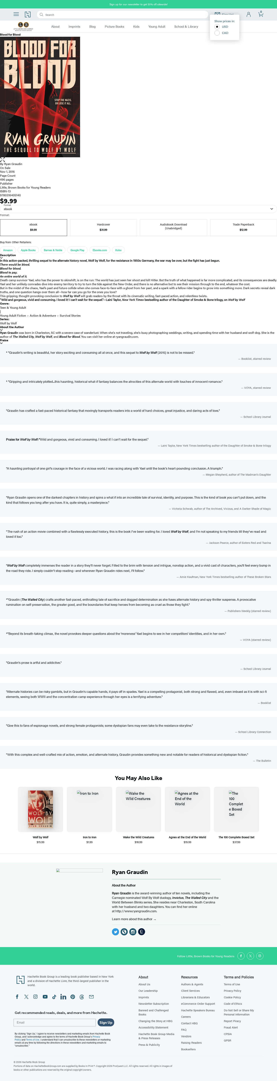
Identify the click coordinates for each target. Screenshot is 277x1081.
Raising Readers (191, 1042)
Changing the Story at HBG (155, 1021)
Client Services (190, 990)
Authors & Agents (192, 984)
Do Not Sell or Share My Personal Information (239, 1012)
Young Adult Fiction (13, 315)
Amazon (8, 250)
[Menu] (16, 14)
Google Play (77, 250)
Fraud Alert (231, 1027)
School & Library (186, 26)
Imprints (74, 26)
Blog (92, 26)
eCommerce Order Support (198, 1003)
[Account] (249, 14)
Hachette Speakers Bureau (198, 1010)
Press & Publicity (149, 1045)
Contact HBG (189, 1023)
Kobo (118, 250)
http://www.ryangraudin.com (135, 911)
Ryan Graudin (13, 164)
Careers (186, 1016)
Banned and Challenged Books (153, 1012)
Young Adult (156, 26)
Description (8, 255)
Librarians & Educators (195, 997)
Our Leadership (148, 990)
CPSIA (228, 1034)
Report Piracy (232, 1021)
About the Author (12, 327)
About (55, 26)
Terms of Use (232, 984)
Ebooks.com (100, 250)
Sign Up (105, 1022)
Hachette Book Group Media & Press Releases (156, 1036)
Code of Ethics (233, 1003)
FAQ (183, 1029)
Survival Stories (70, 315)
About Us (144, 984)
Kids (136, 26)
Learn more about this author (132, 919)
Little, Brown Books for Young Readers (25, 187)
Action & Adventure (43, 315)
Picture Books (114, 26)
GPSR (227, 1040)
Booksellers (188, 1049)
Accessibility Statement (153, 1027)
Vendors (186, 1036)
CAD (225, 33)
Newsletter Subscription (153, 1003)
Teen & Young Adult (13, 307)
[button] (138, 159)
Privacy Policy (232, 990)
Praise (4, 340)
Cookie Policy (232, 997)
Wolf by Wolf (8, 323)
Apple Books (28, 250)
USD (225, 26)
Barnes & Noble (53, 250)
